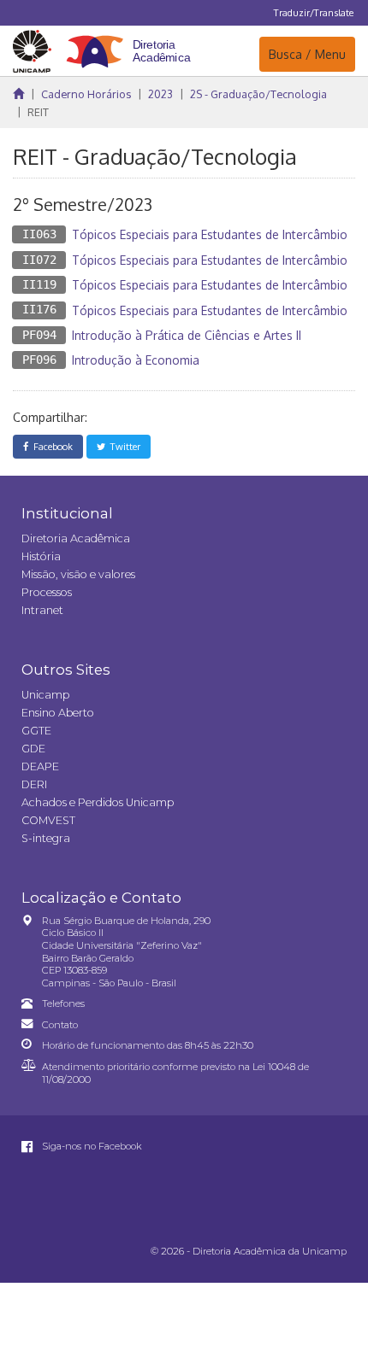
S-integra (45, 838)
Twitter (122, 446)
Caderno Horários (86, 94)
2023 (160, 94)
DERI (34, 784)
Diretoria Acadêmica (75, 538)
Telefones (63, 1003)
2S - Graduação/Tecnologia (258, 94)
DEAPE (40, 766)
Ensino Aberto (57, 712)
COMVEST (48, 820)
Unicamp (45, 694)
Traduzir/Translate (313, 12)
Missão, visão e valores (78, 574)
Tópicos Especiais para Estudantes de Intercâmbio (209, 234)
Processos (46, 592)
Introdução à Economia (135, 360)
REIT (38, 112)
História (41, 556)
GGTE (36, 730)
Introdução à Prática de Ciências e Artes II (186, 335)
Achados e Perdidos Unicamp (97, 802)
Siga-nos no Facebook (90, 1146)
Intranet (42, 610)
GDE (33, 748)
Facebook (50, 446)
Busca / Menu (307, 53)
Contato (60, 1025)
